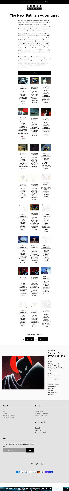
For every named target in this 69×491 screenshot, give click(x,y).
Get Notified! (57, 489)
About (4, 411)
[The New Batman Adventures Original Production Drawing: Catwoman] (34, 178)
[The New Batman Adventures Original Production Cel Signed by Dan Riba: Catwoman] (23, 147)
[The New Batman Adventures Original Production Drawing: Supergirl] (23, 208)
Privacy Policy (39, 411)
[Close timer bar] (67, 488)
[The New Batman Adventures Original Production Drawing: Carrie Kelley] (34, 304)
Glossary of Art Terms (9, 417)
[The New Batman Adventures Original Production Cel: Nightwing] (34, 147)
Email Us (37, 428)
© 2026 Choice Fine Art (34, 476)
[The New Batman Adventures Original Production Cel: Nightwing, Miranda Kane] (34, 80)
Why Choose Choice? (9, 415)
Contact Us (6, 413)
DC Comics (33, 22)
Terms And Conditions (41, 413)
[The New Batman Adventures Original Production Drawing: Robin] (23, 178)
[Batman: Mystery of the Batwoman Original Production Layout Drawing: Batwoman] (46, 177)
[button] (34, 73)
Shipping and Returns (41, 415)
